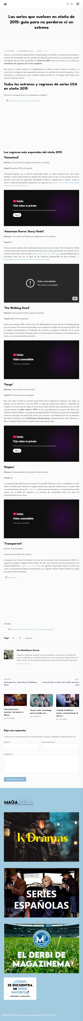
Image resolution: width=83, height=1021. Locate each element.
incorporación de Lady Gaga (47, 254)
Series (40, 51)
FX (20, 638)
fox (13, 638)
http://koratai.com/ (24, 664)
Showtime (29, 638)
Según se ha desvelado (31, 566)
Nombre (7, 742)
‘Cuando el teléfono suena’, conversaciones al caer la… (43, 713)
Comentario (9, 754)
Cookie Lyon (33, 489)
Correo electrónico (49, 742)
